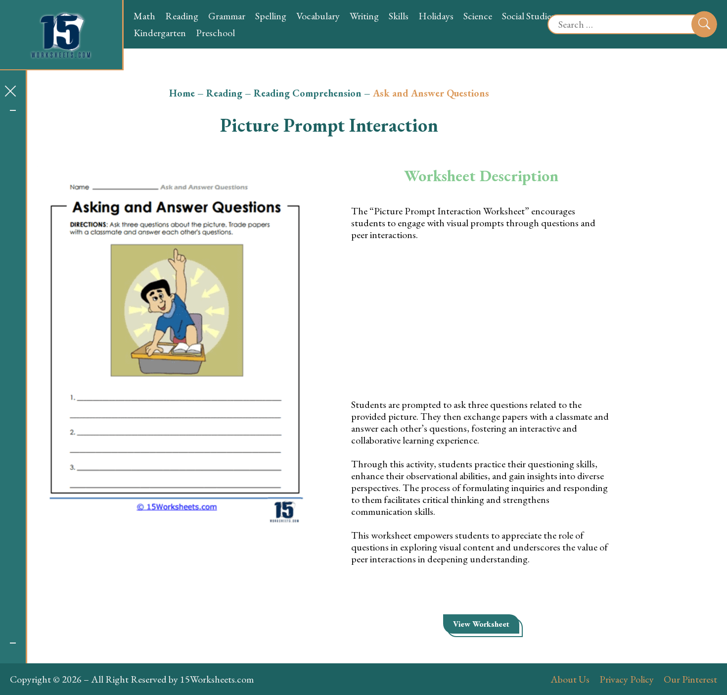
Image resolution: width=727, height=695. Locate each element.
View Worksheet (481, 624)
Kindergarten (160, 32)
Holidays (436, 15)
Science (477, 15)
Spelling (270, 15)
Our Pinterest (690, 679)
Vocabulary (318, 15)
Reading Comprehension (308, 93)
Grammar (226, 15)
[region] (13, 377)
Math (144, 15)
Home (182, 93)
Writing (364, 15)
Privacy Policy (626, 679)
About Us (570, 679)
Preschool (215, 32)
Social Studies (528, 15)
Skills (399, 15)
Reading (181, 15)
